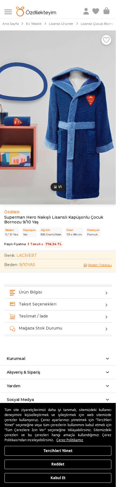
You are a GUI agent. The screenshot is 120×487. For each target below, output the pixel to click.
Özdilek (12, 211)
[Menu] (10, 11)
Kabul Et (58, 477)
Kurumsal (16, 358)
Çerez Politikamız (69, 440)
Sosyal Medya (20, 399)
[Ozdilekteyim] (36, 11)
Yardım (13, 385)
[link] (96, 11)
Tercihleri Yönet (58, 450)
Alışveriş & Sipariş (23, 372)
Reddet (57, 464)
